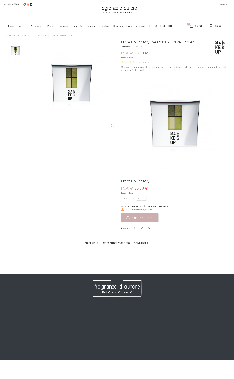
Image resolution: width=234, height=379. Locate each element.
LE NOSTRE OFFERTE (161, 26)
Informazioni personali (129, 309)
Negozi (65, 342)
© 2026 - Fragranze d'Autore (19, 356)
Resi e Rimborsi (69, 325)
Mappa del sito (69, 338)
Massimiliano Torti (17, 26)
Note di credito (125, 317)
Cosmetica (78, 26)
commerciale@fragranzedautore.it (198, 323)
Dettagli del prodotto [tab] (116, 243)
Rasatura (118, 26)
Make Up (92, 26)
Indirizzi (122, 321)
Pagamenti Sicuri (70, 321)
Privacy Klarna (69, 329)
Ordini (121, 313)
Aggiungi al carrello (142, 217)
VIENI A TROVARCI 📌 (72, 346)
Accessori (64, 26)
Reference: (126, 47)
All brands (37, 26)
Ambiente (140, 26)
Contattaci (67, 334)
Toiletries (105, 26)
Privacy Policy (68, 313)
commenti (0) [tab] (142, 243)
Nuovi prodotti (12, 313)
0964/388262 (13, 4)
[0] (191, 26)
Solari (129, 26)
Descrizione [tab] (91, 243)
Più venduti (10, 317)
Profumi (51, 26)
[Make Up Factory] (220, 47)
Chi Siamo (67, 317)
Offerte (8, 309)
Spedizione (67, 309)
